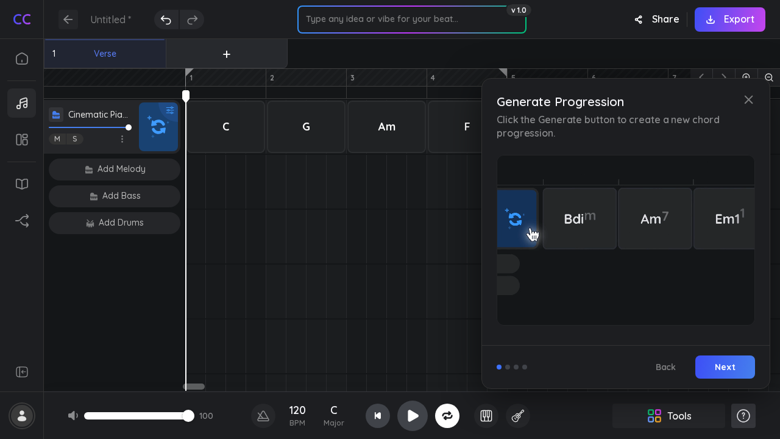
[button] (104, 53)
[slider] (129, 127)
